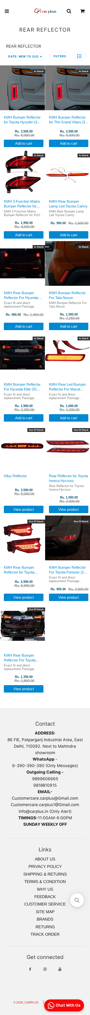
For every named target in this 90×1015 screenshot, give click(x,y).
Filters (60, 56)
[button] (79, 56)
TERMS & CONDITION (45, 881)
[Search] (69, 11)
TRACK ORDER (45, 934)
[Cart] (82, 11)
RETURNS (45, 927)
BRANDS (45, 919)
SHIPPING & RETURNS (45, 874)
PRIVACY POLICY (45, 866)
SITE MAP (45, 912)
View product (23, 509)
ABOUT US (45, 859)
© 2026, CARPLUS (25, 1002)
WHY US (45, 889)
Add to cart (23, 143)
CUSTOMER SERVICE (45, 904)
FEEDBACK (45, 897)
